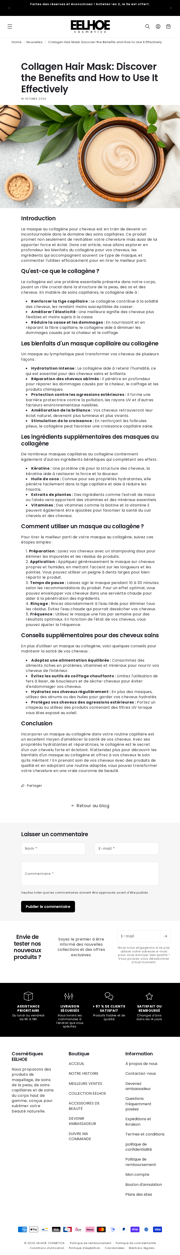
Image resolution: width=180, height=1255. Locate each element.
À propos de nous (141, 1063)
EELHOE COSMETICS (51, 1243)
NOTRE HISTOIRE (83, 1073)
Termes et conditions (145, 1134)
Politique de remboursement (140, 1162)
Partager (34, 785)
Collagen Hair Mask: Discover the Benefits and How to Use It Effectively (105, 42)
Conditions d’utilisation (47, 1248)
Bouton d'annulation (143, 1184)
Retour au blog (93, 806)
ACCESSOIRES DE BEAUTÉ (84, 1106)
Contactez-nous (140, 1073)
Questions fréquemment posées (138, 1104)
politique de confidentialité (138, 1147)
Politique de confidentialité (136, 1243)
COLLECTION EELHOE (87, 1093)
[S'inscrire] (165, 936)
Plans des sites (138, 1194)
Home (17, 42)
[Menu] (10, 26)
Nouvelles (34, 42)
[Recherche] (147, 26)
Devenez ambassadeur (138, 1086)
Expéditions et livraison (138, 1121)
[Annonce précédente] (9, 8)
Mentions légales (141, 1248)
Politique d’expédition (84, 1248)
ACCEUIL (76, 1063)
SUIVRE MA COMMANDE (80, 1136)
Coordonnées (115, 1248)
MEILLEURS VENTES (85, 1083)
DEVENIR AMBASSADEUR (82, 1121)
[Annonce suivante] (171, 8)
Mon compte (137, 1174)
